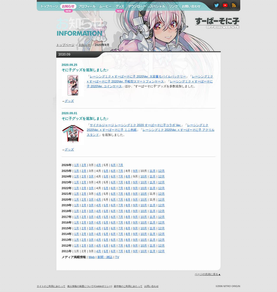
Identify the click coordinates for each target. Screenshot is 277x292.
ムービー (103, 14)
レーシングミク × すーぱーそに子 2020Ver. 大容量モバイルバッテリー (138, 76)
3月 (91, 176)
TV (117, 257)
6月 (113, 165)
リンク (171, 14)
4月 (98, 165)
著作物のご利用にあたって (128, 286)
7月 (120, 165)
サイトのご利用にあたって (51, 286)
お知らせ (85, 45)
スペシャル (155, 14)
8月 (128, 176)
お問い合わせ (189, 14)
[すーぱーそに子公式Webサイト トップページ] (217, 27)
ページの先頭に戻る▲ (208, 274)
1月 (76, 165)
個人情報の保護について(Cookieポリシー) (89, 286)
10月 (143, 176)
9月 (135, 171)
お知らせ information (71, 40)
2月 (84, 165)
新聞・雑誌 (105, 257)
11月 (153, 171)
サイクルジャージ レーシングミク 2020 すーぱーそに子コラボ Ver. (135, 125)
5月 (106, 171)
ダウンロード (135, 14)
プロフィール (85, 14)
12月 (161, 171)
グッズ (69, 101)
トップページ (65, 45)
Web (92, 257)
